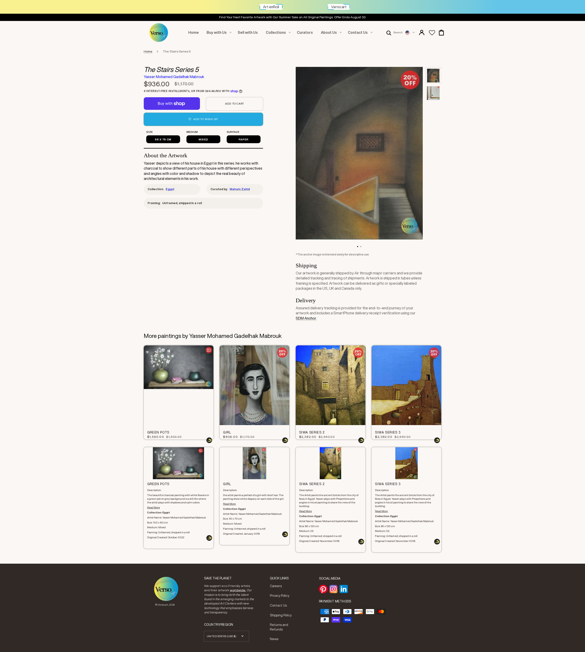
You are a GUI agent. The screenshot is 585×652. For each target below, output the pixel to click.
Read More (153, 507)
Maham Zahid (240, 189)
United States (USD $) (222, 636)
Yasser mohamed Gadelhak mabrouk (174, 77)
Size (149, 132)
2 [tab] (361, 246)
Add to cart (234, 103)
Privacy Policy (279, 595)
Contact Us (278, 605)
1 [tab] (357, 246)
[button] (394, 33)
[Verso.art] (350, 4)
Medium (192, 132)
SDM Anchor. (306, 318)
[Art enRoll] (282, 4)
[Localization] (410, 33)
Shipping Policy (281, 615)
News (274, 639)
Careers (276, 586)
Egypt (170, 189)
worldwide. (238, 590)
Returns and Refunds (279, 627)
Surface (233, 132)
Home (148, 51)
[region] (292, 17)
